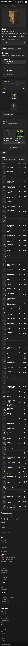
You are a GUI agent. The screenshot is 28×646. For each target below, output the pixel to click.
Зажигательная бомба (9, 299)
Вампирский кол (9, 492)
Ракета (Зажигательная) (10, 304)
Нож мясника (9, 324)
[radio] (14, 62)
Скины (3, 582)
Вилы (6, 392)
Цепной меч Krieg (8, 348)
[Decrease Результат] (17, 85)
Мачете (8, 285)
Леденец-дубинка (8, 414)
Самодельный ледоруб (9, 226)
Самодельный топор (9, 211)
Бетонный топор (9, 363)
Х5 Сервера (4, 575)
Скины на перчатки (6, 606)
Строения (3, 542)
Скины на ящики (5, 603)
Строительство (17, 6)
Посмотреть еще (14, 147)
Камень (7, 439)
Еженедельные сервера (7, 561)
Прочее (3, 640)
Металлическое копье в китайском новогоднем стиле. (9, 402)
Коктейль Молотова (8, 313)
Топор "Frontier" (10, 251)
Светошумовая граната (9, 458)
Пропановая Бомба (9, 172)
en (15, 1)
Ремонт (19, 48)
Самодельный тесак (9, 240)
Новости (3, 527)
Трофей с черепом (7, 433)
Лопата (7, 453)
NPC (2, 549)
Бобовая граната (10, 207)
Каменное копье (9, 429)
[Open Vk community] (8, 519)
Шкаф (23, 6)
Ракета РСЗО (9, 168)
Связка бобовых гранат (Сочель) (10, 187)
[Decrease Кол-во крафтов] (17, 82)
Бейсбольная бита (8, 352)
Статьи (2, 525)
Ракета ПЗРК (9, 216)
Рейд (4, 152)
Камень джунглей (8, 443)
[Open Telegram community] (5, 519)
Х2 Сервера (4, 572)
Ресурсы (3, 631)
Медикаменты (4, 624)
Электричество (5, 620)
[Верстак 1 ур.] (25, 67)
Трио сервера (4, 570)
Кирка (7, 280)
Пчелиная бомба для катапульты (9, 506)
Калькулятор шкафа (6, 535)
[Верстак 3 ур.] (25, 75)
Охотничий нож (9, 319)
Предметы (9, 6)
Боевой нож (8, 368)
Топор (7, 255)
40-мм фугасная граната (10, 191)
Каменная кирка (9, 424)
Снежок (7, 397)
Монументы (4, 551)
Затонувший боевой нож (8, 372)
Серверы (3, 554)
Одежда (3, 616)
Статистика (4, 589)
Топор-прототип (10, 236)
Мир (2, 537)
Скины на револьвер (6, 601)
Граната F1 (8, 309)
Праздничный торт (9, 497)
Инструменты (5, 530)
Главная (3, 6)
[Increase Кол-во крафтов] (24, 82)
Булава (7, 358)
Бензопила (8, 343)
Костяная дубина (10, 448)
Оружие (3, 638)
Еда (2, 622)
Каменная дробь (9, 487)
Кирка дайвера (9, 275)
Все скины (4, 592)
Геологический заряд (10, 265)
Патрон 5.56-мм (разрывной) (10, 289)
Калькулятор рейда (6, 532)
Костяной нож (9, 382)
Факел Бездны (9, 468)
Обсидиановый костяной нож (9, 387)
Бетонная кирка (9, 419)
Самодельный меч (9, 230)
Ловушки (3, 633)
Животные (3, 540)
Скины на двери (5, 594)
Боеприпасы (4, 611)
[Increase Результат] (24, 85)
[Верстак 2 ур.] (25, 71)
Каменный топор (9, 377)
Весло (7, 329)
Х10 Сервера (4, 577)
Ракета (7, 177)
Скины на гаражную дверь (8, 597)
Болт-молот (9, 202)
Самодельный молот (9, 294)
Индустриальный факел (10, 477)
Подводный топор (9, 245)
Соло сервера (4, 566)
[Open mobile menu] (26, 2)
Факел (7, 483)
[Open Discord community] (2, 519)
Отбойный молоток (8, 333)
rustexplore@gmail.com (15, 519)
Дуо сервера (4, 568)
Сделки (3, 584)
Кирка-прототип (10, 270)
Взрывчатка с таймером (9, 182)
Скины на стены (5, 599)
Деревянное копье (8, 409)
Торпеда (8, 221)
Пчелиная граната (8, 501)
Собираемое (4, 547)
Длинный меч (9, 260)
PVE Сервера (4, 579)
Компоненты (4, 618)
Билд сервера (4, 563)
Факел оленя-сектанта (9, 472)
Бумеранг (8, 338)
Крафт (4, 48)
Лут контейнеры (5, 545)
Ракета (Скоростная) (9, 196)
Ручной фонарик (9, 463)
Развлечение (4, 627)
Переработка (11, 48)
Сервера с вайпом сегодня (8, 557)
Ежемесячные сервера (7, 559)
